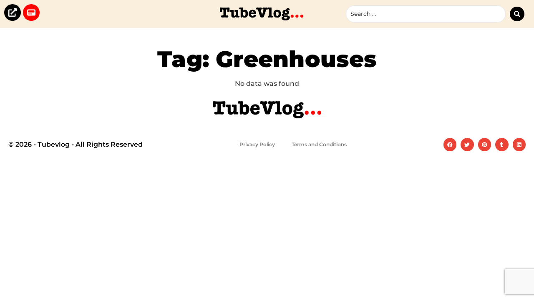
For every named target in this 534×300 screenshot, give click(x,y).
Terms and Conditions (319, 144)
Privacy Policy (257, 144)
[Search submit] (517, 14)
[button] (450, 144)
